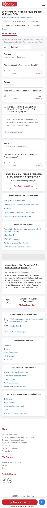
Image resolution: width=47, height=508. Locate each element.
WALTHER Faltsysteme (12, 239)
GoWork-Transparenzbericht (12, 462)
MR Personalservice (11, 383)
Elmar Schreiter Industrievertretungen (17, 216)
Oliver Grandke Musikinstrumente (16, 372)
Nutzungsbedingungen (10, 434)
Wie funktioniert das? (27, 305)
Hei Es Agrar (8, 399)
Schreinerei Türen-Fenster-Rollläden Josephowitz (21, 205)
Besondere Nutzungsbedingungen (14, 440)
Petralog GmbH (15, 326)
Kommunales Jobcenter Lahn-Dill (15, 376)
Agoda (6, 410)
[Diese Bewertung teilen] (41, 54)
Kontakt (4, 465)
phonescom (8, 345)
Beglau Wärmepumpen (17, 332)
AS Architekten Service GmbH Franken (18, 247)
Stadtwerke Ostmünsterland (14, 406)
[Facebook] (4, 480)
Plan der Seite (7, 451)
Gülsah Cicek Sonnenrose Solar (15, 386)
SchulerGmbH (9, 235)
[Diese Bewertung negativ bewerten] (9, 72)
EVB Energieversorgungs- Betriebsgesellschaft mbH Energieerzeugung (26, 320)
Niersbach (7, 208)
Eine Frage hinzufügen (23, 186)
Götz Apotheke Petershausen (14, 201)
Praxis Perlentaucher (11, 352)
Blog (3, 468)
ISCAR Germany (10, 379)
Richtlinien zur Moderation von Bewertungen (18, 437)
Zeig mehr (5, 29)
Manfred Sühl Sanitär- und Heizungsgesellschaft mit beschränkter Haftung (22, 230)
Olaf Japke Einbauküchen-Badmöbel (17, 243)
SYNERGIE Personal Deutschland (16, 413)
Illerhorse (7, 349)
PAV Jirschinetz (9, 356)
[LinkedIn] (9, 480)
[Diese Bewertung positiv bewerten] (5, 72)
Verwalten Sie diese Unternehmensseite (18, 17)
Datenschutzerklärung (10, 448)
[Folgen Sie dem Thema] (42, 502)
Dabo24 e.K (8, 360)
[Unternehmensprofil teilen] (42, 256)
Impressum (6, 445)
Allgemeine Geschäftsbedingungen (14, 443)
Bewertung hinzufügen (21, 502)
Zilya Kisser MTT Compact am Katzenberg (19, 212)
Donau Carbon (9, 402)
